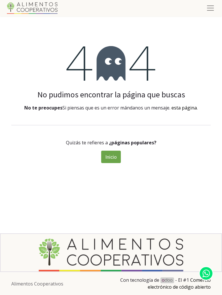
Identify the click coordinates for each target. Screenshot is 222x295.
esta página (184, 108)
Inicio (111, 157)
